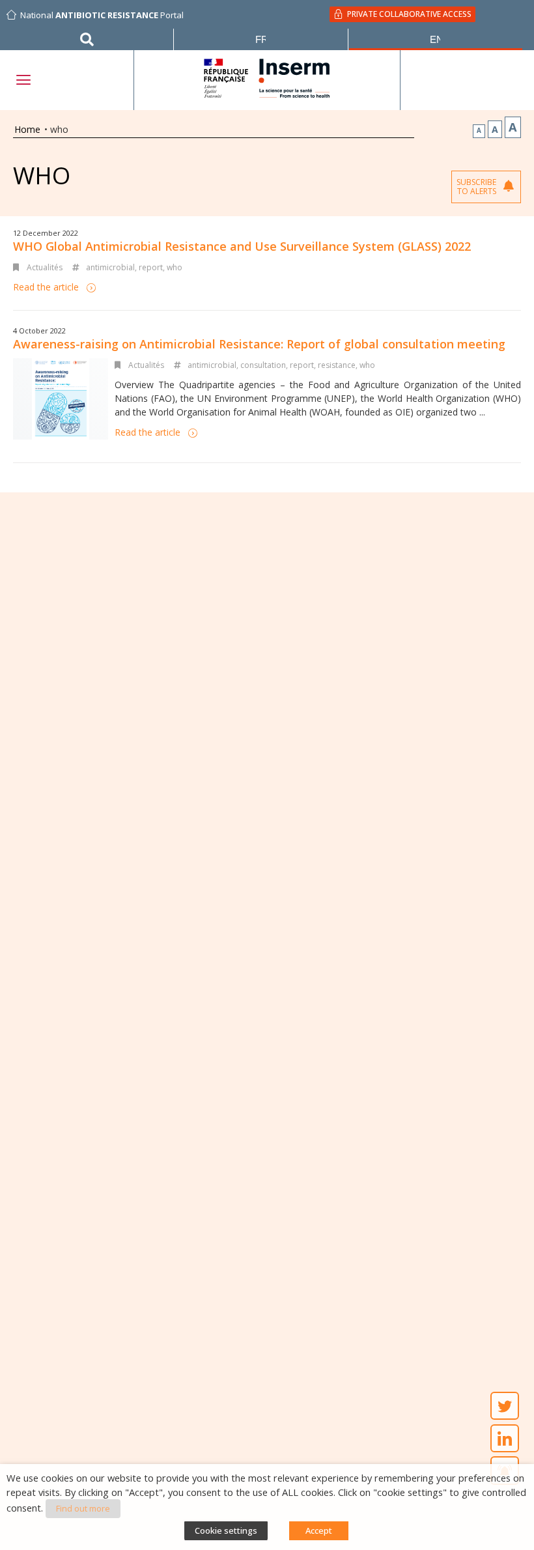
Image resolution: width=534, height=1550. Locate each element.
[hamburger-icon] (23, 80)
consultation (263, 365)
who (174, 267)
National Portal (102, 15)
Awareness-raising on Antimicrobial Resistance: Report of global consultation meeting (259, 344)
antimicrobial (110, 267)
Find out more (83, 1508)
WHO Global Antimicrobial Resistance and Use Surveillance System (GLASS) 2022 (242, 246)
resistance (337, 365)
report (151, 267)
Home (27, 129)
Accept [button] (318, 1530)
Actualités (45, 267)
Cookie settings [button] (226, 1530)
